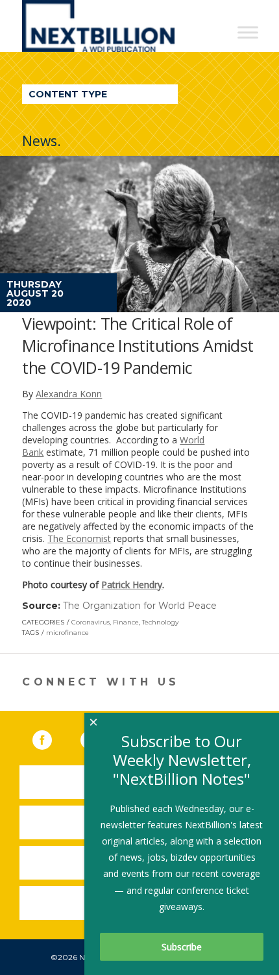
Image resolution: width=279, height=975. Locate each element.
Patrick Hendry (131, 584)
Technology (160, 622)
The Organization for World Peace (140, 605)
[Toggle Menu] (247, 32)
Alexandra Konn (69, 394)
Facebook (51, 737)
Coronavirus (90, 622)
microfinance (67, 632)
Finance (126, 622)
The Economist (79, 538)
